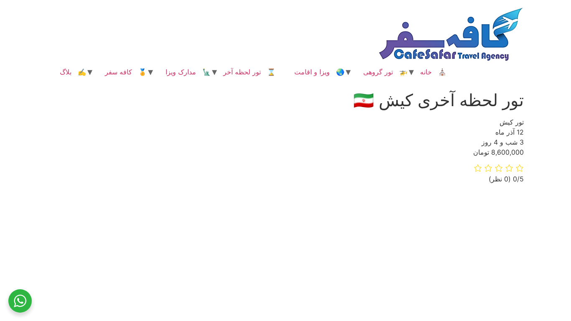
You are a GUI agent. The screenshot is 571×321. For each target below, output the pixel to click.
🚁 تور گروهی (385, 72)
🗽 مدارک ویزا (188, 72)
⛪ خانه (433, 72)
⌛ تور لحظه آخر (249, 72)
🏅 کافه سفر (126, 72)
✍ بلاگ (73, 72)
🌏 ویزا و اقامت (319, 72)
